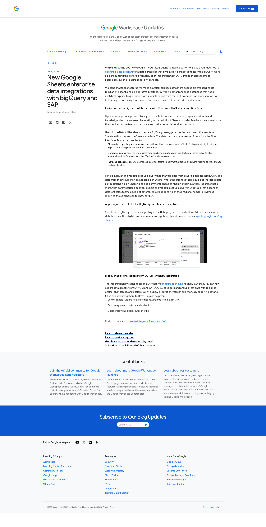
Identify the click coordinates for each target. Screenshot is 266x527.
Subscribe (246, 8)
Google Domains (175, 466)
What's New (49, 484)
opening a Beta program (119, 71)
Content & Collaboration (90, 51)
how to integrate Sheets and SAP (147, 321)
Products (175, 8)
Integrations (111, 488)
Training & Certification (117, 493)
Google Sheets (63, 112)
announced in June (172, 283)
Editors (50, 112)
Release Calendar (220, 8)
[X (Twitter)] (83, 442)
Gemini (115, 51)
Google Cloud (174, 462)
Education (160, 51)
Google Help (50, 475)
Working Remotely (114, 470)
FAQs (107, 484)
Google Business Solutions (181, 475)
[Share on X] (70, 122)
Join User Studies (176, 484)
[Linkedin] (90, 442)
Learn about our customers (181, 370)
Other (74, 112)
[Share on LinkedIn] (57, 122)
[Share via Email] (50, 122)
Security (109, 462)
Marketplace (111, 479)
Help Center (203, 8)
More (176, 51)
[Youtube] (77, 442)
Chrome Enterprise (177, 470)
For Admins (188, 8)
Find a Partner (112, 475)
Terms (112, 507)
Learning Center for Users (57, 466)
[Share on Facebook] (63, 122)
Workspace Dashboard (55, 479)
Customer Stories (114, 466)
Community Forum (53, 470)
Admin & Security (137, 51)
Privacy (105, 507)
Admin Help (49, 462)
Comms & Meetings (58, 51)
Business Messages (177, 479)
